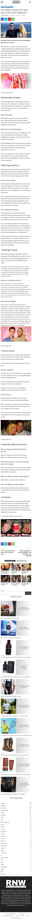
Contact (27, 915)
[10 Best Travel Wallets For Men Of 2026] (16, 608)
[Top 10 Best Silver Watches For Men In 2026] (16, 628)
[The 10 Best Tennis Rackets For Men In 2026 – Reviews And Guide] (16, 726)
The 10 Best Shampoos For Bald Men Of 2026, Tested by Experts (16, 657)
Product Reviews (4, 857)
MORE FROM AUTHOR (21, 560)
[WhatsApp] (13, 19)
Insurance (3, 829)
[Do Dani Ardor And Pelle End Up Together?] (16, 567)
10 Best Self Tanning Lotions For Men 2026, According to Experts (15, 774)
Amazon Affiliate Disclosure (8, 915)
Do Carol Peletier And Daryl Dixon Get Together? (26, 584)
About (17, 915)
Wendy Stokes (5, 15)
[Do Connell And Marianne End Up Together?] (26, 567)
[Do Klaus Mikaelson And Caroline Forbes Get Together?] (16, 578)
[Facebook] (2, 19)
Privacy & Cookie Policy (11, 913)
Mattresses (3, 836)
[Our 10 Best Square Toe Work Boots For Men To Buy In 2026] (16, 745)
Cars (2, 819)
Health (2, 850)
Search (2, 590)
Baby (2, 871)
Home (2, 5)
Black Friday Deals (5, 822)
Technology (3, 852)
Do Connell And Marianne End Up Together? (25, 572)
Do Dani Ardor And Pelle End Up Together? (15, 572)
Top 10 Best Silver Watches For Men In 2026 (11, 637)
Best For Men (4, 808)
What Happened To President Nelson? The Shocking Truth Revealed (24, 553)
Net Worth (3, 815)
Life (1, 855)
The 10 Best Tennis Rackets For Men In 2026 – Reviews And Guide (16, 735)
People (2, 869)
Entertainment (4, 843)
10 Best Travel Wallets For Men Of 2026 (10, 618)
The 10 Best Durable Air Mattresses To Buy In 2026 (8, 552)
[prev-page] (15, 587)
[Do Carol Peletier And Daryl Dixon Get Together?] (26, 578)
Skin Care (3, 874)
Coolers (2, 834)
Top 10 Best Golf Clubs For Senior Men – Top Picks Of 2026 (14, 716)
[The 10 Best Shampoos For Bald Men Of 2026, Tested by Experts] (16, 647)
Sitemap (22, 915)
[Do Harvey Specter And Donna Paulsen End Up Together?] (5, 567)
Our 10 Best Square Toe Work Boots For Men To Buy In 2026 (14, 755)
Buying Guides (4, 845)
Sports (2, 864)
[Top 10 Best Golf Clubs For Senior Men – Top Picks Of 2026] (16, 706)
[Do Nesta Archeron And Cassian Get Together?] (5, 578)
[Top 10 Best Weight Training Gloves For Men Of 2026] (16, 784)
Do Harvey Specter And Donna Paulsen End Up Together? (5, 572)
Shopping (3, 803)
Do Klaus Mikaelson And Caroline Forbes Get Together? (15, 584)
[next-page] (17, 587)
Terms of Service (21, 913)
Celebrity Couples (9, 7)
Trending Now (4, 867)
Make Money (4, 831)
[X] (5, 19)
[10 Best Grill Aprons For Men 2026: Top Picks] (16, 686)
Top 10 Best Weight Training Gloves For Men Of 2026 (13, 794)
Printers (2, 824)
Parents (2, 812)
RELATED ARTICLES (10, 560)
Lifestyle (3, 827)
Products (3, 848)
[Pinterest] (9, 19)
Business (3, 841)
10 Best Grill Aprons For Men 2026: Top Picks (11, 696)
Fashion (2, 838)
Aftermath (3, 805)
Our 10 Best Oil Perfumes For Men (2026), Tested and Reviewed (15, 676)
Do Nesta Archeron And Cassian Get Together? (5, 584)
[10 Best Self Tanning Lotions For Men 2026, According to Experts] (16, 765)
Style (2, 862)
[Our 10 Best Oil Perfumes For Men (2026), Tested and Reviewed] (16, 667)
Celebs (5, 5)
